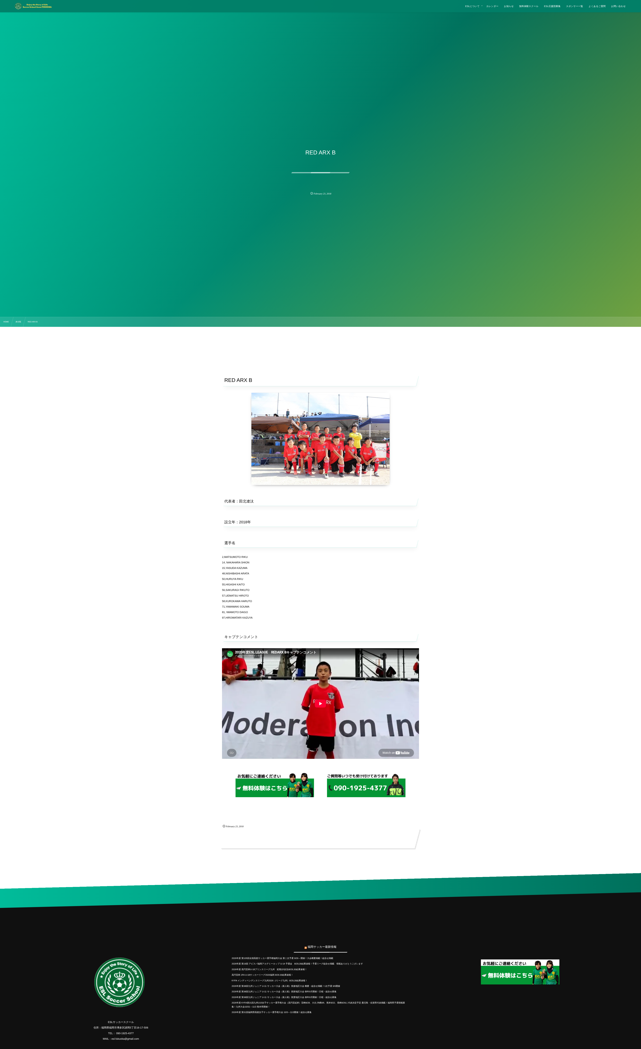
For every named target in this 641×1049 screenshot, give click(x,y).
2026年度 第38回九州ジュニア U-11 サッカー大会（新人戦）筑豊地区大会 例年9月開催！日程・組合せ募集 (284, 997)
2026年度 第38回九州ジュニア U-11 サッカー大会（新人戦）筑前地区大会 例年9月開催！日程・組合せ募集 (284, 991)
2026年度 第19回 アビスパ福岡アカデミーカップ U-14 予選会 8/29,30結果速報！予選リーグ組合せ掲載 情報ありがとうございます (297, 963)
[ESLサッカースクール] (33, 6)
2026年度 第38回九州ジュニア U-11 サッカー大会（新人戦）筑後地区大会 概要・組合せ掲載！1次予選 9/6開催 (286, 986)
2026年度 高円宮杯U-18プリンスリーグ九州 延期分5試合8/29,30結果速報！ (269, 969)
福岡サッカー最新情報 (322, 946)
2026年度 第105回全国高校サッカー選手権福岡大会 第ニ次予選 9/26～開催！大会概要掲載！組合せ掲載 (282, 958)
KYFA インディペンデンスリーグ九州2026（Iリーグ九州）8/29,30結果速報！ (269, 980)
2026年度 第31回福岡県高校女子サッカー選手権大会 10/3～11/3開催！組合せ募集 (271, 1012)
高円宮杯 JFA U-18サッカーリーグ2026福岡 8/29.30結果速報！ (262, 975)
